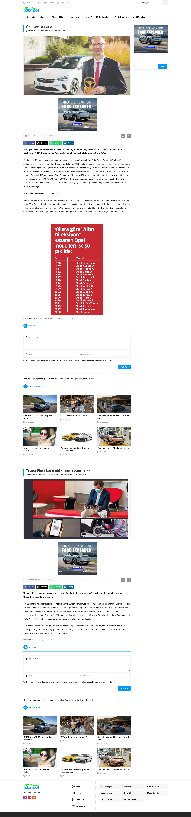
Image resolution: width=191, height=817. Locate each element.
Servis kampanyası (38, 640)
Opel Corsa (69, 318)
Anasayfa (31, 31)
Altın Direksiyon (37, 318)
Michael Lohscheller (57, 318)
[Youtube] (29, 797)
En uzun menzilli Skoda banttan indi (113, 448)
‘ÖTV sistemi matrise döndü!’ (73, 416)
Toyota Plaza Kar (51, 640)
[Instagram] (25, 797)
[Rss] (34, 797)
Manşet (47, 31)
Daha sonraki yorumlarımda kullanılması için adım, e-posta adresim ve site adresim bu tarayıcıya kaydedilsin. (69, 361)
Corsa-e (46, 318)
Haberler (40, 31)
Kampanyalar (42, 474)
